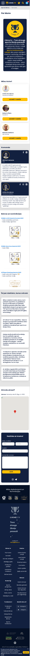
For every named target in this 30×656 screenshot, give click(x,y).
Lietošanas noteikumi (8, 570)
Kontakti (8, 556)
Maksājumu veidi (8, 596)
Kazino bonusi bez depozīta (22, 589)
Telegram (23, 609)
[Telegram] (27, 3)
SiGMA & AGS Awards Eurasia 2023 (12, 218)
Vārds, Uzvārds (6, 441)
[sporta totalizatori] (15, 528)
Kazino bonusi (22, 582)
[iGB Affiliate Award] (4, 498)
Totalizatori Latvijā (8, 607)
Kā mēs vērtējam (8, 559)
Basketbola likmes (8, 618)
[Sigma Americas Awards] (16, 498)
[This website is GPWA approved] (8, 638)
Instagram (23, 606)
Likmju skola (8, 590)
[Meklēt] (23, 3)
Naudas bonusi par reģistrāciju (21, 593)
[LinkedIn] (26, 152)
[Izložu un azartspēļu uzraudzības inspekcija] (11, 634)
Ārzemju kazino (21, 562)
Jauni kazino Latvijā (22, 558)
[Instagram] (23, 184)
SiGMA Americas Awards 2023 (10, 246)
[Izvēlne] (3, 3)
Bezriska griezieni (22, 585)
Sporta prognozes (8, 586)
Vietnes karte (8, 574)
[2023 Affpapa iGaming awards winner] (24, 498)
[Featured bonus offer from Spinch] (19, 3)
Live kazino (22, 565)
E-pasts (4, 448)
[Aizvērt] (28, 649)
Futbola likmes (8, 611)
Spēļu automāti (22, 571)
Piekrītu (26, 652)
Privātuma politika (8, 565)
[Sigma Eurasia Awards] (10, 498)
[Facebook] (23, 152)
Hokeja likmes (8, 614)
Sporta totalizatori (8, 622)
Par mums (8, 552)
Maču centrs (8, 593)
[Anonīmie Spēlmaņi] (21, 634)
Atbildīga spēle (8, 562)
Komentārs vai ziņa (8, 455)
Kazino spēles (22, 568)
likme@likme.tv (15, 542)
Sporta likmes (5, 7)
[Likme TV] (11, 3)
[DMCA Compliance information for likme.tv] (20, 638)
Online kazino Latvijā (22, 553)
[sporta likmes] (15, 512)
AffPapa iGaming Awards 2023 (11, 272)
